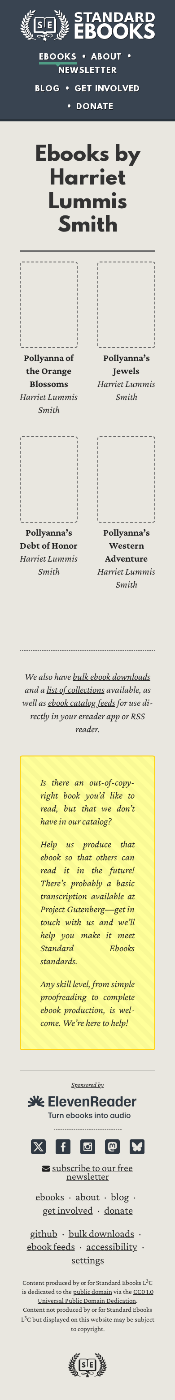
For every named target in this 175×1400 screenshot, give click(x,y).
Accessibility (111, 1247)
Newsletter (87, 70)
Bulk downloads (101, 1234)
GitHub (43, 1234)
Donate (95, 106)
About (106, 56)
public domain (92, 1291)
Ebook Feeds (51, 1247)
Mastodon (112, 1146)
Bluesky (137, 1146)
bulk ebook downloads (111, 677)
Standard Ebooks (87, 25)
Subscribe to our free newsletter (92, 1172)
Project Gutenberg (72, 909)
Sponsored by (87, 1085)
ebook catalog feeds (81, 703)
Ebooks (58, 56)
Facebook (63, 1146)
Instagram (87, 1146)
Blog (47, 88)
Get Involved (107, 88)
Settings (87, 1260)
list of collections (76, 690)
